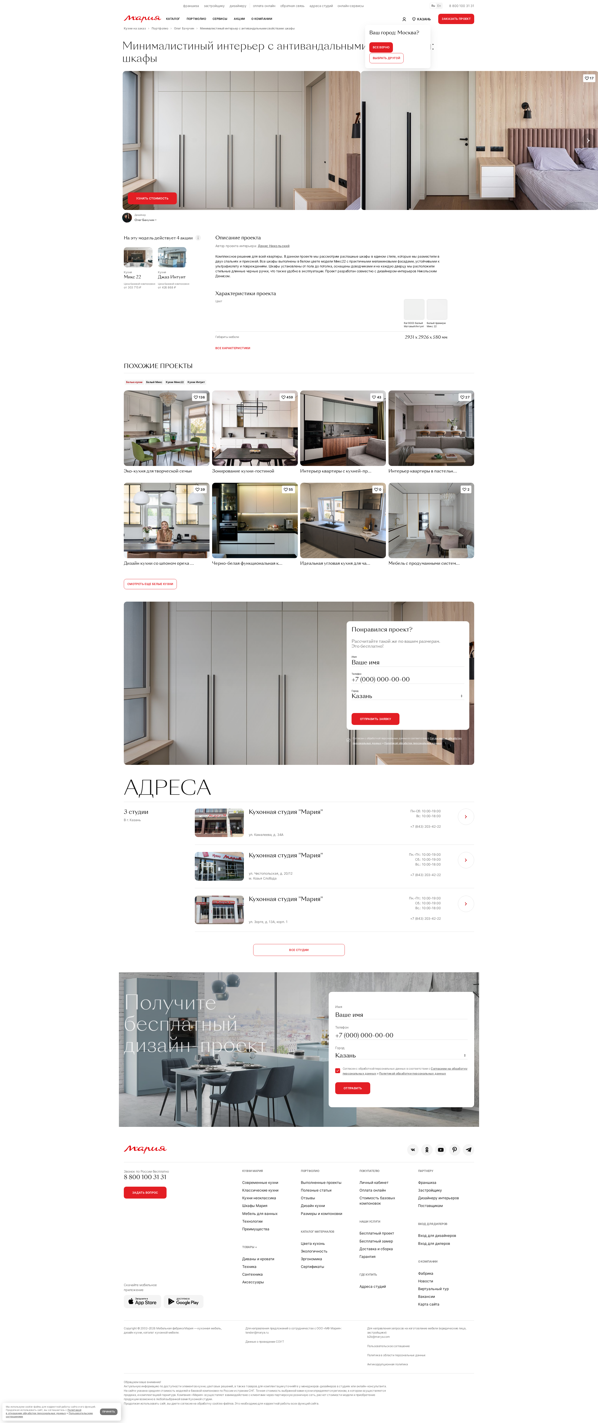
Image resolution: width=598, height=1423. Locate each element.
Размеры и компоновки (321, 1213)
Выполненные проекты (321, 1182)
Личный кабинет (374, 1182)
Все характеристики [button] (232, 348)
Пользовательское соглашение (388, 1346)
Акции (239, 19)
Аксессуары (253, 1282)
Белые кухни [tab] (134, 382)
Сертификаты (312, 1266)
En (439, 5)
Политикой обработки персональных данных (413, 743)
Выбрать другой (386, 58)
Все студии (299, 950)
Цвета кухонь (313, 1243)
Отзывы (308, 1198)
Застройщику (430, 1190)
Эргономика (311, 1259)
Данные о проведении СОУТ (265, 1341)
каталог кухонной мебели (160, 1332)
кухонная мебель (209, 1328)
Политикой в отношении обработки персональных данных (43, 1412)
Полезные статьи (316, 1190)
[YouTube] (440, 1150)
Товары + (249, 1247)
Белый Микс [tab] (154, 382)
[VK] (413, 1150)
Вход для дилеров (433, 1224)
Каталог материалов (317, 1231)
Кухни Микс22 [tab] (175, 382)
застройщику (214, 6)
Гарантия (368, 1256)
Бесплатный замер (376, 1241)
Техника (249, 1266)
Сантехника (252, 1274)
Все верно (381, 47)
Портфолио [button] (196, 19)
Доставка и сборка (376, 1249)
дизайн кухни (133, 1332)
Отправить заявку (375, 719)
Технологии (252, 1221)
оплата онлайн (264, 6)
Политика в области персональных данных (396, 1355)
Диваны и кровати (258, 1259)
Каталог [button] (173, 19)
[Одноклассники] (427, 1150)
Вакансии (426, 1296)
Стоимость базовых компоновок (377, 1201)
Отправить (353, 1088)
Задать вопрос (145, 1192)
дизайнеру (238, 6)
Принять (108, 1411)
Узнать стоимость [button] (152, 198)
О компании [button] (261, 19)
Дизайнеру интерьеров (438, 1198)
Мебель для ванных (260, 1213)
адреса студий (321, 6)
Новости (425, 1281)
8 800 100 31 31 (461, 6)
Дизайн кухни (313, 1205)
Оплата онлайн (373, 1190)
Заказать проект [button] (456, 19)
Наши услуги (370, 1221)
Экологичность (314, 1251)
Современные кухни (260, 1182)
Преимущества (255, 1229)
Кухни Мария (252, 1171)
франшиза (191, 6)
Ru (433, 5)
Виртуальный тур (433, 1289)
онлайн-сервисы (351, 6)
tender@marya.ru (257, 1332)
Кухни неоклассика (259, 1198)
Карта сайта (428, 1304)
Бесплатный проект (377, 1233)
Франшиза (427, 1182)
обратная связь (292, 6)
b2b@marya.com (378, 1336)
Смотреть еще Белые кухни (150, 584)
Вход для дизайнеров (437, 1235)
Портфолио (310, 1171)
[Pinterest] (454, 1150)
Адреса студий (373, 1286)
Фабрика (425, 1273)
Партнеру (425, 1171)
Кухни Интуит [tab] (196, 382)
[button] (421, 18)
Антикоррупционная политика (387, 1364)
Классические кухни (260, 1190)
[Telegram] (468, 1150)
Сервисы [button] (220, 19)
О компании (428, 1261)
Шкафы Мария (254, 1205)
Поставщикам (430, 1205)
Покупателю (370, 1171)
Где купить (368, 1274)
